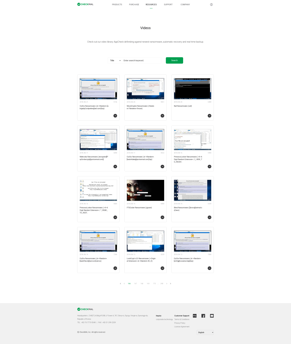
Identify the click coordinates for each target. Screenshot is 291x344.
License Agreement (181, 327)
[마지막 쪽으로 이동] (170, 283)
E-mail (212, 316)
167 (135, 283)
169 (148, 283)
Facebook (203, 316)
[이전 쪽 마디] (124, 283)
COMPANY (185, 4)
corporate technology (164, 319)
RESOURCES (151, 4)
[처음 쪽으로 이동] (121, 283)
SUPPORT (168, 4)
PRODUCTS (117, 4)
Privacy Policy (179, 323)
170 (154, 283)
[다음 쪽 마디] (167, 283)
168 (141, 283)
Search (174, 60)
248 (161, 283)
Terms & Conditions (181, 319)
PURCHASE (134, 4)
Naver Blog (195, 316)
